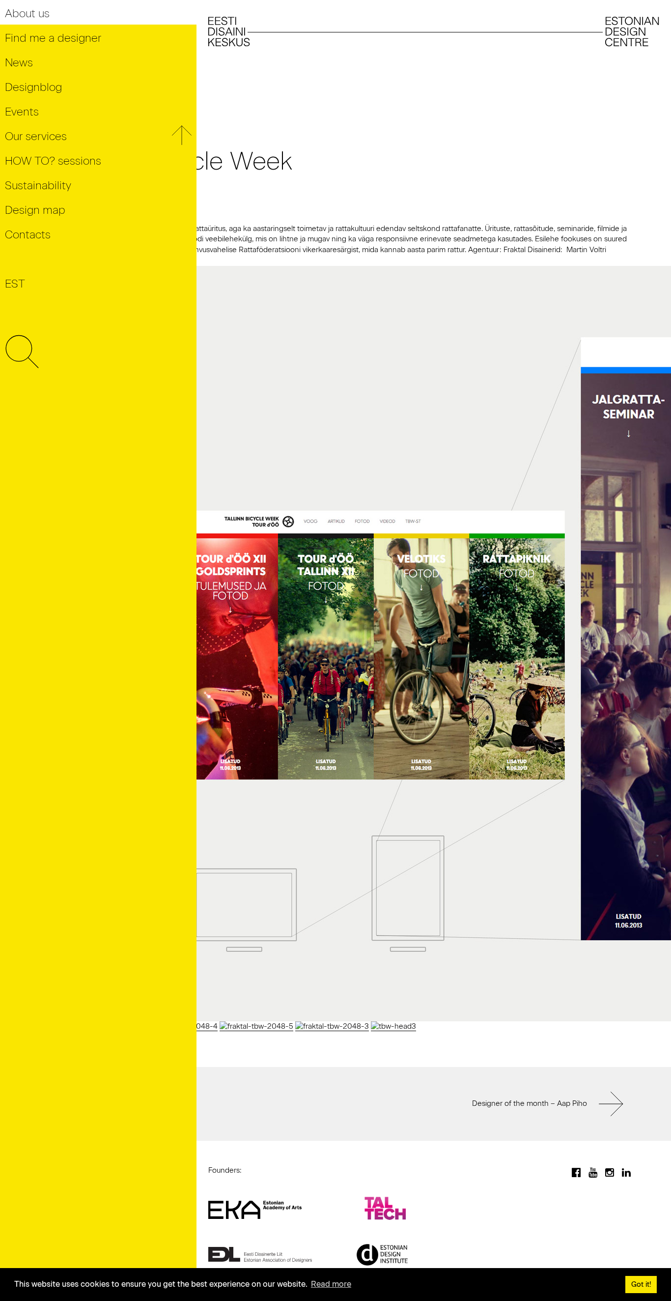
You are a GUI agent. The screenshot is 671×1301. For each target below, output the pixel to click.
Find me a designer (53, 38)
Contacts (28, 234)
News (19, 62)
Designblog (33, 87)
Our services (36, 136)
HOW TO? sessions (53, 161)
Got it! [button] (641, 1284)
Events (22, 111)
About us (27, 13)
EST (15, 283)
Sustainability (38, 185)
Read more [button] (331, 1284)
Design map (35, 210)
